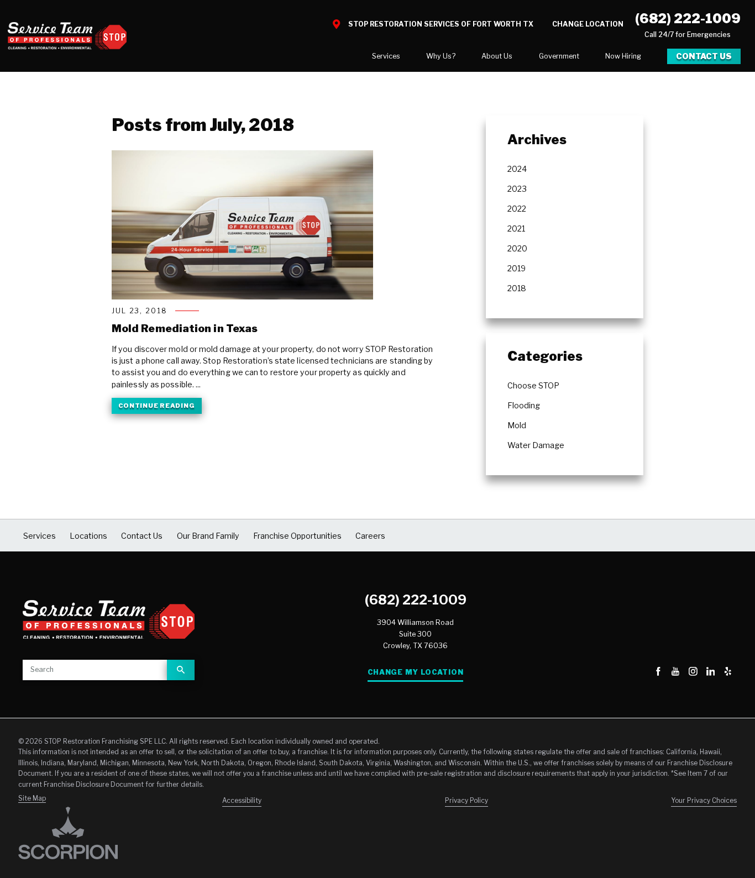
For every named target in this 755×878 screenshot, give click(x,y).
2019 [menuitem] (516, 268)
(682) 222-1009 (688, 18)
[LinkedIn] (710, 672)
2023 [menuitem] (517, 188)
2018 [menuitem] (516, 288)
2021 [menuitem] (516, 228)
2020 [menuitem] (517, 248)
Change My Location (415, 672)
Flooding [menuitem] (523, 405)
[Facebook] (658, 672)
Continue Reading (156, 405)
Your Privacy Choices (704, 801)
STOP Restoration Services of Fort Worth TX (440, 24)
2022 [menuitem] (516, 208)
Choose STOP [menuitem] (533, 385)
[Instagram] (693, 672)
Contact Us (704, 56)
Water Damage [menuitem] (535, 445)
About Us (496, 56)
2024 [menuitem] (517, 169)
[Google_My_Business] (640, 672)
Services (386, 56)
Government (559, 56)
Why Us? (440, 56)
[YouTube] (675, 672)
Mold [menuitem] (516, 425)
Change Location (587, 24)
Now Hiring (623, 56)
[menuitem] (386, 56)
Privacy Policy (466, 801)
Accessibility (241, 801)
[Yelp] (727, 672)
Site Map (32, 798)
